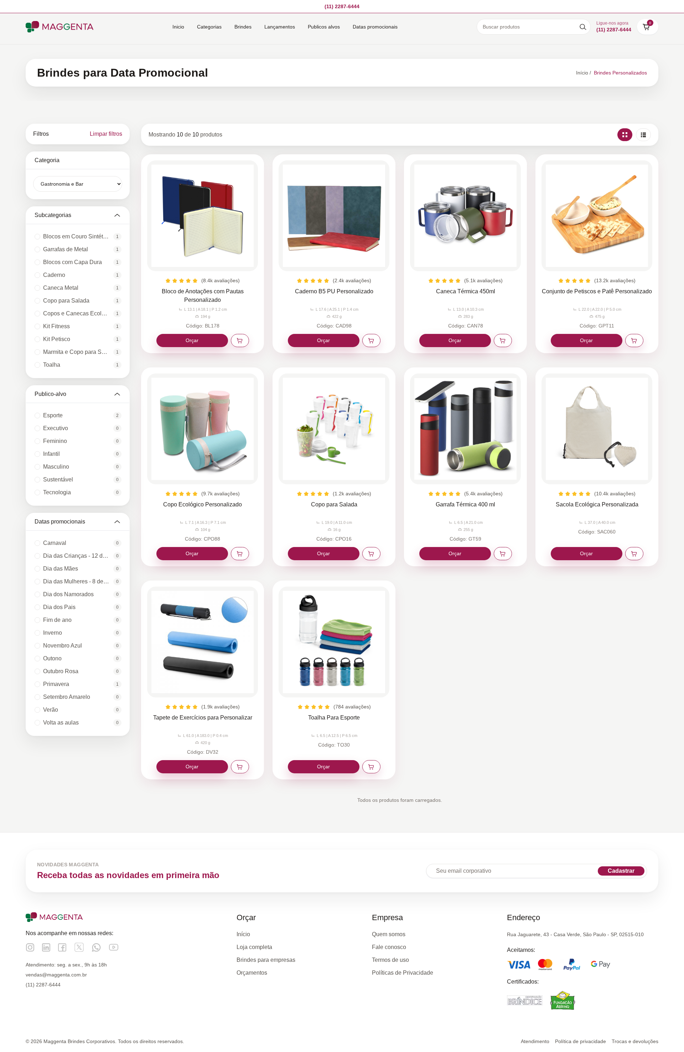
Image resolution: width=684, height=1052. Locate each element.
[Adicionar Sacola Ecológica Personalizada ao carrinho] (634, 553)
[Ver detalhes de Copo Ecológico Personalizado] (202, 429)
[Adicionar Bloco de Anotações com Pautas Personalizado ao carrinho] (240, 340)
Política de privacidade (580, 1041)
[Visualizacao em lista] (643, 134)
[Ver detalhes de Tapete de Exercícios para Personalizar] (202, 642)
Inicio (178, 27)
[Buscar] (583, 27)
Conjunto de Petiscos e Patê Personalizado (597, 291)
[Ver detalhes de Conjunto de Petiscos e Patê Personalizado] (597, 216)
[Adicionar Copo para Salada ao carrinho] (371, 553)
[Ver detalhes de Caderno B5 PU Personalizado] (334, 216)
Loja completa (254, 947)
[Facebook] (62, 947)
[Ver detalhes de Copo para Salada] (334, 429)
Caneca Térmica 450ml (465, 291)
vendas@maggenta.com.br (56, 975)
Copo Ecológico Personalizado (202, 504)
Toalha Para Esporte (334, 718)
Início (243, 934)
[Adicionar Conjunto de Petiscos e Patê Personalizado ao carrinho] (634, 340)
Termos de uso (390, 960)
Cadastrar (621, 871)
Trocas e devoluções (635, 1041)
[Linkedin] (46, 947)
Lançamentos (279, 27)
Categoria (47, 160)
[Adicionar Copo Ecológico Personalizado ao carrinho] (240, 553)
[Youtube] (113, 947)
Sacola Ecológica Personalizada (597, 504)
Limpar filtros (106, 134)
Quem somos (388, 934)
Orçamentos (252, 973)
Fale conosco (389, 947)
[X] (79, 947)
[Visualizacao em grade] (624, 134)
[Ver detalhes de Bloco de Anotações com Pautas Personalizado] (202, 216)
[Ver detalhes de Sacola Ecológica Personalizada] (597, 429)
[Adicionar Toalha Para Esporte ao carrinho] (371, 766)
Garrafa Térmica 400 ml (465, 504)
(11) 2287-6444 (43, 984)
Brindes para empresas (266, 960)
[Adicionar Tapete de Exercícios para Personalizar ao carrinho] (240, 766)
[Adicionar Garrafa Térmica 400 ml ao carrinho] (503, 553)
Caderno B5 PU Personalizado (334, 291)
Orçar (192, 340)
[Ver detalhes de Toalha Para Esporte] (334, 642)
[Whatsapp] (96, 947)
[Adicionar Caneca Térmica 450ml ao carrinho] (503, 340)
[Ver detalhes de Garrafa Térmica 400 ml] (465, 429)
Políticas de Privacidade (402, 973)
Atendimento (535, 1041)
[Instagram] (30, 947)
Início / (583, 73)
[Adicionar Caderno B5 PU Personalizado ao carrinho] (371, 340)
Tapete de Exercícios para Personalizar (202, 718)
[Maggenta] (59, 27)
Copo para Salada (334, 504)
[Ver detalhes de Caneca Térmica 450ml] (465, 216)
